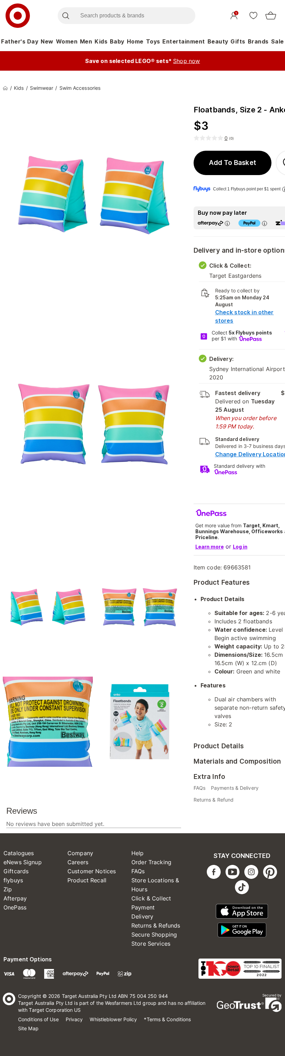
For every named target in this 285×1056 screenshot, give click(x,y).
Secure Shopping (154, 934)
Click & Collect (151, 898)
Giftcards (15, 871)
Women (67, 41)
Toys (153, 41)
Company (80, 853)
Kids (101, 41)
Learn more (209, 547)
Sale (277, 41)
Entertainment (183, 41)
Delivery (142, 916)
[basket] (270, 16)
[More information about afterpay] (227, 223)
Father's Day (19, 41)
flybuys (13, 880)
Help (137, 853)
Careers (77, 862)
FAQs (138, 871)
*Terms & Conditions (167, 1019)
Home (135, 41)
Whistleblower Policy (113, 1019)
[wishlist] (253, 15)
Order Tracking (151, 862)
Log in (240, 547)
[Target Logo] (18, 15)
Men (86, 41)
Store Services (150, 943)
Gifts (237, 41)
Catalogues (18, 853)
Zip (7, 889)
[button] (233, 163)
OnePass (14, 907)
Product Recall (86, 880)
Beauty (217, 41)
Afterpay (15, 898)
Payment (143, 907)
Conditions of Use (38, 1019)
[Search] (65, 15)
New (47, 41)
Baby (117, 41)
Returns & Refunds (155, 925)
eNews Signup (22, 862)
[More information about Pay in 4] (264, 223)
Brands (258, 41)
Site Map (28, 1028)
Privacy (74, 1019)
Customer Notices (91, 871)
